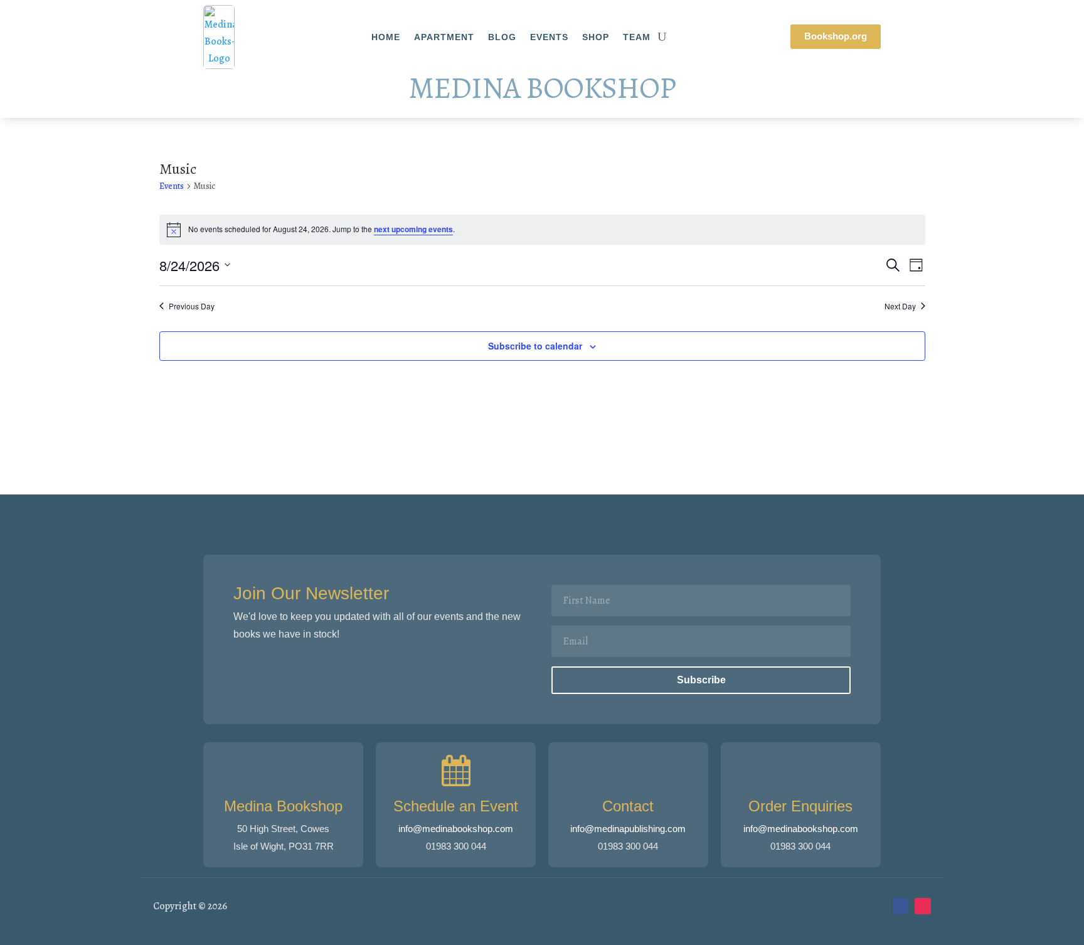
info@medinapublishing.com (628, 828)
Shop (595, 37)
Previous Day (192, 306)
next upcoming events (413, 229)
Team (637, 37)
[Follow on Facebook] (901, 906)
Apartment (444, 37)
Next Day (900, 306)
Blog (502, 37)
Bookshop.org (835, 36)
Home (385, 37)
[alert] (542, 230)
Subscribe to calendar (535, 345)
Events (549, 37)
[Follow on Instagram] (923, 906)
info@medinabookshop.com (455, 828)
